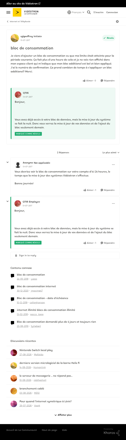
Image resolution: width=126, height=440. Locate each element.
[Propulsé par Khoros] (112, 432)
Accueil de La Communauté (21, 430)
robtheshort (40, 380)
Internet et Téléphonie (20, 21)
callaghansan (37, 302)
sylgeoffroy (27, 36)
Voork (37, 405)
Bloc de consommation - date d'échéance (42, 298)
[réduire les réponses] (8, 162)
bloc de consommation (31, 274)
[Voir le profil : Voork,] (13, 404)
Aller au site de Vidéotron (22, 3)
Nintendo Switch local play (36, 350)
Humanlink (39, 367)
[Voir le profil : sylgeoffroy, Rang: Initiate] (15, 38)
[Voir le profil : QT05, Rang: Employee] (17, 203)
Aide (64, 430)
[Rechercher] (89, 12)
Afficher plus (65, 414)
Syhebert (36, 326)
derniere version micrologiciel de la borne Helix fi (50, 363)
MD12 (37, 392)
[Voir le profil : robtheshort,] (13, 378)
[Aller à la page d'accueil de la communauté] (27, 12)
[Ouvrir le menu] (117, 21)
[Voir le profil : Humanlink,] (13, 365)
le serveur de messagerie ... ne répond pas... (46, 375)
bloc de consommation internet (36, 286)
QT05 (26, 92)
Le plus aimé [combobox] (111, 152)
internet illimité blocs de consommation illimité (46, 310)
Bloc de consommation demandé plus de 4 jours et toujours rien (56, 321)
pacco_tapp (36, 314)
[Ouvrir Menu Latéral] (8, 12)
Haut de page (49, 430)
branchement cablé (32, 388)
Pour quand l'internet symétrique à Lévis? (46, 401)
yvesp (34, 278)
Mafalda (38, 354)
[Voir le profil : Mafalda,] (13, 352)
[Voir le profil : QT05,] (18, 94)
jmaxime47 (37, 290)
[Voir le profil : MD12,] (13, 391)
